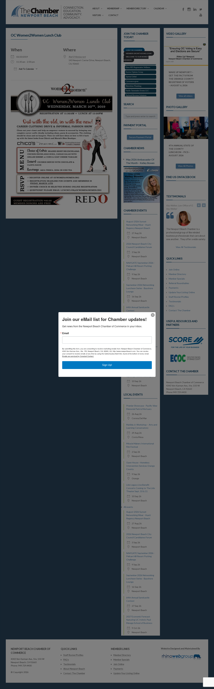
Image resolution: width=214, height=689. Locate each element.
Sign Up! (107, 365)
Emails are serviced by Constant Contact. (78, 356)
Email (65, 333)
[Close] (153, 315)
